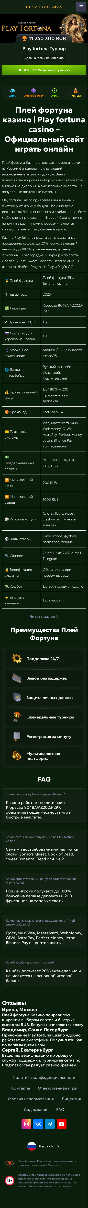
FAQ (60, 1109)
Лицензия (71, 1098)
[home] (44, 7)
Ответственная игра (57, 1088)
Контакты (20, 1088)
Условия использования (30, 1098)
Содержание (36, 1109)
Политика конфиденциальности (44, 1077)
